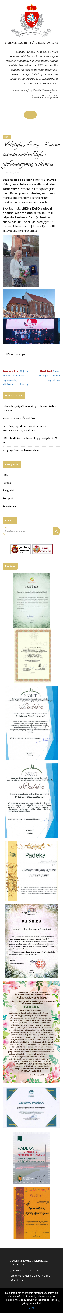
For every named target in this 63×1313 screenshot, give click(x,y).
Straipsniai (9, 498)
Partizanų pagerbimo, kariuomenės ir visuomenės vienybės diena (24, 428)
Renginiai (8, 490)
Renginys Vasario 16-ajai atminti (22, 450)
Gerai (31, 1307)
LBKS (6, 136)
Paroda (7, 482)
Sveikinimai (10, 506)
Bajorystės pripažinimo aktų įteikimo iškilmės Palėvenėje (30, 408)
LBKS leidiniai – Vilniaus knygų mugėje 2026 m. (30, 440)
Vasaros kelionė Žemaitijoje (19, 418)
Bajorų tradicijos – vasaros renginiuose (48, 376)
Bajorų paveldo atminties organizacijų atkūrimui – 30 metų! (16, 378)
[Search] (56, 531)
